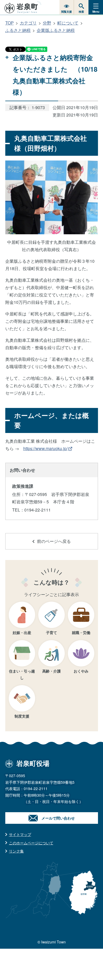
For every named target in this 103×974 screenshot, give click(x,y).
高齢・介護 (51, 671)
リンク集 (16, 851)
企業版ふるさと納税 (56, 30)
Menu (95, 11)
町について (67, 23)
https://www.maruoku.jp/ (45, 448)
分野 (47, 23)
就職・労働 (81, 632)
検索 (81, 11)
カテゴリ (28, 23)
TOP (9, 23)
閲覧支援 (66, 11)
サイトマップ (20, 834)
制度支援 (22, 716)
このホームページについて (31, 842)
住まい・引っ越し (22, 674)
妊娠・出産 (22, 632)
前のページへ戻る (54, 541)
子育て (51, 632)
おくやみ (81, 671)
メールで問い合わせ (58, 818)
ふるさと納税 (18, 30)
